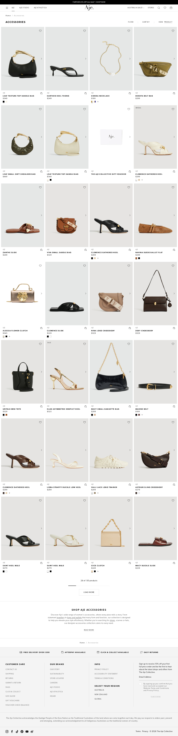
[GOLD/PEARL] (92, 101)
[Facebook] (12, 731)
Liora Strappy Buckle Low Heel (64, 487)
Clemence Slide (55, 330)
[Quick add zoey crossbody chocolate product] (174, 328)
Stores (151, 8)
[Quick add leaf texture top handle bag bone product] (86, 171)
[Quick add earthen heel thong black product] (86, 93)
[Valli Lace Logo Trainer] (111, 450)
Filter (130, 22)
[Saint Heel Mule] (22, 528)
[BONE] (6, 101)
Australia (99, 690)
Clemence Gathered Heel (149, 174)
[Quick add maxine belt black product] (174, 406)
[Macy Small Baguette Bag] (111, 372)
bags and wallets (74, 618)
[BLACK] (3, 101)
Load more (89, 592)
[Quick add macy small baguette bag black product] (130, 406)
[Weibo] (32, 731)
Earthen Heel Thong (58, 96)
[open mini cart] (171, 7)
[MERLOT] (139, 415)
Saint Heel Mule (11, 565)
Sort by (145, 22)
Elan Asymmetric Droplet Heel (63, 409)
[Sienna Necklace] (111, 58)
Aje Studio (55, 687)
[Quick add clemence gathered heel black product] (130, 250)
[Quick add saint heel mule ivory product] (86, 563)
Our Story (55, 669)
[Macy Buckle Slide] (155, 528)
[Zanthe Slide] (22, 215)
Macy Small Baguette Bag (105, 409)
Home (8, 16)
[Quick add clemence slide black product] (86, 328)
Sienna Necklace (100, 96)
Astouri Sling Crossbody (149, 487)
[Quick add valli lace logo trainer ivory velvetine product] (130, 485)
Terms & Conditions (104, 678)
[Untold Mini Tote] (22, 372)
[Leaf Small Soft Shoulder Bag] (22, 137)
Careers (54, 683)
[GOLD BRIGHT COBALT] (95, 101)
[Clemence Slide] (66, 293)
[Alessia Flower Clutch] (22, 293)
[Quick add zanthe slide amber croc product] (41, 250)
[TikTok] (17, 731)
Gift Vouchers (13, 701)
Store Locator (57, 678)
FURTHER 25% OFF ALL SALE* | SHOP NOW (89, 2)
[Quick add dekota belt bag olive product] (174, 93)
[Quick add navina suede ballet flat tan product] (174, 250)
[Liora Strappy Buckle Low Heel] (66, 450)
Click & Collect (13, 692)
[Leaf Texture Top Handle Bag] (22, 58)
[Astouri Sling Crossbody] (155, 450)
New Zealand (101, 694)
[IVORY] (136, 180)
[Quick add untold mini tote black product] (41, 406)
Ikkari (53, 696)
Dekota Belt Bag (144, 96)
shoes (112, 620)
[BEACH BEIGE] (139, 180)
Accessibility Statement (106, 674)
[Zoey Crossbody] (155, 293)
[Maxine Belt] (155, 372)
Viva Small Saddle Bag (59, 252)
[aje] (89, 8)
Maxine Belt (141, 409)
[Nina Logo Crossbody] (111, 293)
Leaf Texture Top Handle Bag (18, 96)
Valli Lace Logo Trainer (104, 487)
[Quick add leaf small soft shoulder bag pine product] (41, 171)
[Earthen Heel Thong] (66, 58)
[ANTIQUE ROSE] (95, 415)
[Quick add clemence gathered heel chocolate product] (41, 485)
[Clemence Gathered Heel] (111, 215)
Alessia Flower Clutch (15, 330)
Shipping (10, 674)
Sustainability (57, 674)
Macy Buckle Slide (145, 565)
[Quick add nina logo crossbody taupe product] (130, 328)
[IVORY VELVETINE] (92, 493)
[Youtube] (27, 731)
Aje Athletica (56, 692)
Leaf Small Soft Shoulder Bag (19, 174)
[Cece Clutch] (111, 528)
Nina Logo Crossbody (103, 330)
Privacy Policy (102, 669)
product (168, 22)
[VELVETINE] (95, 493)
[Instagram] (7, 731)
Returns (9, 678)
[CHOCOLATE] (3, 493)
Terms (138, 731)
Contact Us (11, 669)
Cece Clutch (98, 565)
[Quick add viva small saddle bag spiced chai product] (86, 250)
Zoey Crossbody (144, 330)
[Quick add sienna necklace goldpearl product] (130, 93)
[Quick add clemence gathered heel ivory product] (174, 171)
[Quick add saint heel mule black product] (41, 563)
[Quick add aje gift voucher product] (130, 171)
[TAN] (136, 258)
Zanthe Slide (10, 252)
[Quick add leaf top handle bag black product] (41, 93)
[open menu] (7, 7)
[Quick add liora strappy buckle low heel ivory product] (86, 485)
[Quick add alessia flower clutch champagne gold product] (41, 328)
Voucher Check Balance (17, 705)
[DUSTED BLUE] (139, 493)
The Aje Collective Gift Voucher (108, 174)
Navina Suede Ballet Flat (149, 252)
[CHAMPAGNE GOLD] (3, 336)
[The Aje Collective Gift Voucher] (111, 137)
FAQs (8, 687)
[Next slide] (41, 58)
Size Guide (10, 696)
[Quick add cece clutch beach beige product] (130, 563)
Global (98, 699)
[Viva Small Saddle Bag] (66, 215)
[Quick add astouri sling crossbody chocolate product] (174, 485)
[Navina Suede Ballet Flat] (155, 215)
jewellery (61, 618)
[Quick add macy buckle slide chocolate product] (174, 563)
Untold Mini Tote (12, 409)
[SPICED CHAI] (6, 415)
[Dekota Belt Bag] (155, 58)
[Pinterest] (22, 731)
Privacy (145, 731)
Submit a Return (13, 683)
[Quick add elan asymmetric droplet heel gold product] (86, 406)
